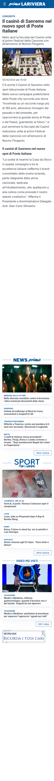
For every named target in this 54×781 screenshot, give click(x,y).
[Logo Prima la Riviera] (27, 4)
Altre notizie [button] (42, 452)
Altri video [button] (43, 624)
